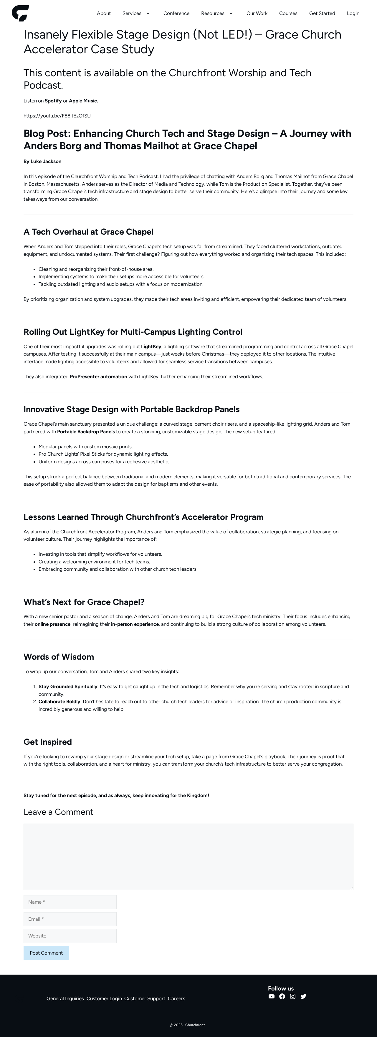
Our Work (257, 13)
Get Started (322, 13)
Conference (176, 13)
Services (132, 13)
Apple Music (83, 101)
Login (353, 13)
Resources (212, 13)
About (104, 13)
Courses (288, 13)
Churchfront (195, 1025)
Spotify (53, 101)
